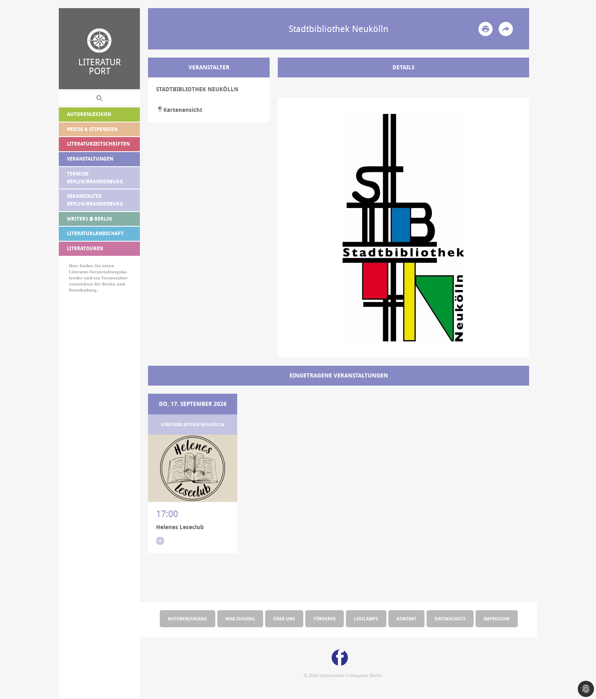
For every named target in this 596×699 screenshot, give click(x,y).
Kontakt (406, 618)
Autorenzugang (187, 618)
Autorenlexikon (89, 114)
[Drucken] (485, 29)
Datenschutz (450, 618)
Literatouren (85, 248)
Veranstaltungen (90, 158)
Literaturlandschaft (95, 233)
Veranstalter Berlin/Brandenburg (95, 200)
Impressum (497, 618)
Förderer (324, 618)
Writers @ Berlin (89, 218)
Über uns (284, 618)
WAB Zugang (240, 618)
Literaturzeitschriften (98, 143)
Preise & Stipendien (92, 129)
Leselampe (366, 618)
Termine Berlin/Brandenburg (95, 177)
